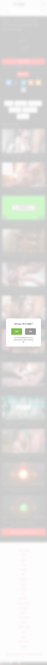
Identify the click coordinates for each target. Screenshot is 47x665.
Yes (17, 331)
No (30, 331)
